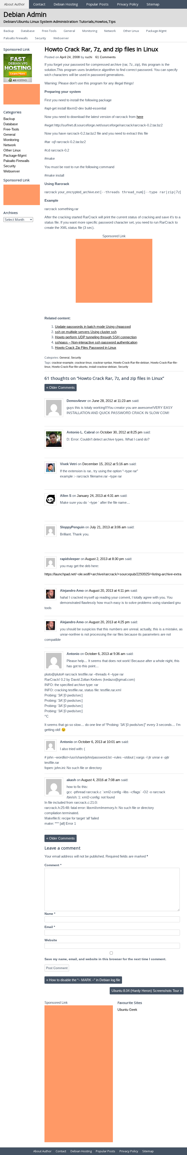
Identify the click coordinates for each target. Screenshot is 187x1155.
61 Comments (105, 57)
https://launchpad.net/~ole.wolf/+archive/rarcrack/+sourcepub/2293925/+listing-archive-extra (112, 574)
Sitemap (153, 4)
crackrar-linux (83, 362)
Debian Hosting (66, 4)
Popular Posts (97, 4)
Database (28, 31)
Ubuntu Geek (127, 1010)
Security (40, 38)
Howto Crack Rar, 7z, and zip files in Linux (101, 49)
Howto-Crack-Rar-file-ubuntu (70, 366)
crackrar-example (62, 362)
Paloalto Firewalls (16, 38)
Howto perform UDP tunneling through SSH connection (96, 337)
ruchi (88, 57)
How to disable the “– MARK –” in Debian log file (83, 980)
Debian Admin (25, 14)
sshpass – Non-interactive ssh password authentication (96, 342)
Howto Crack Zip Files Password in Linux (85, 347)
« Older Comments (60, 387)
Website (50, 940)
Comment (52, 865)
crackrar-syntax (102, 362)
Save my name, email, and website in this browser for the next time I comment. (105, 959)
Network (110, 31)
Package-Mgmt (156, 31)
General (69, 31)
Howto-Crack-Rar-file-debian (131, 362)
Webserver (61, 38)
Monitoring (89, 31)
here (140, 117)
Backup (9, 31)
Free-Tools (49, 31)
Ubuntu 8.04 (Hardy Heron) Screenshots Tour (147, 991)
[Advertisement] (114, 271)
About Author (14, 4)
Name (49, 913)
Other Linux (131, 31)
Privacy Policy (127, 4)
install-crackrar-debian (103, 366)
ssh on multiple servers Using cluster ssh (86, 332)
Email (49, 927)
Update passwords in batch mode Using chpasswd (93, 327)
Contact (39, 4)
